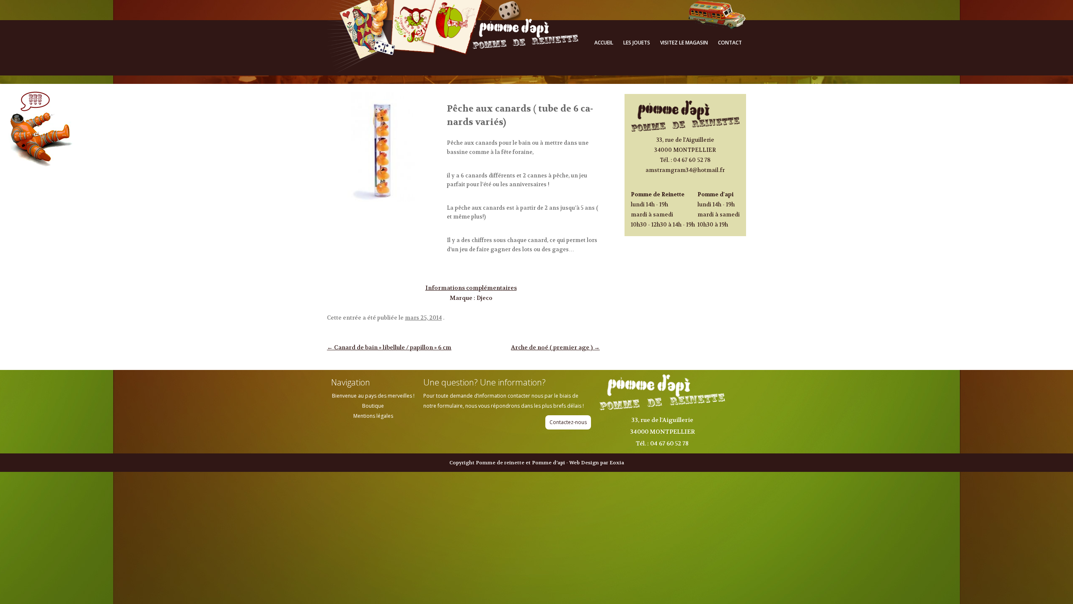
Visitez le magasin (684, 42)
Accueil (603, 42)
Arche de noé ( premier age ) (555, 347)
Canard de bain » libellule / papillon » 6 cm (389, 347)
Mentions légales (373, 415)
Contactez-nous (568, 422)
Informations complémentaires (471, 288)
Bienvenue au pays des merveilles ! (373, 395)
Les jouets (636, 42)
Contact (730, 42)
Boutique (373, 405)
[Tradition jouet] (452, 71)
